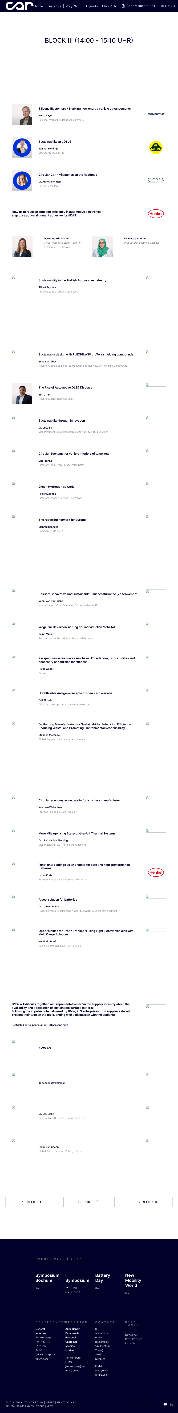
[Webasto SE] (156, 599)
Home (38, 6)
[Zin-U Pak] (22, 393)
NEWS (49, 1406)
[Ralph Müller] (22, 633)
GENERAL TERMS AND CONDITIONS (25, 1406)
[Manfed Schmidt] (22, 525)
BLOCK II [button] (149, 1202)
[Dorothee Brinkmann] (22, 246)
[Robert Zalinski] (22, 492)
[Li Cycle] (156, 525)
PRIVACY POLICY (65, 1402)
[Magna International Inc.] (156, 1083)
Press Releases (133, 1338)
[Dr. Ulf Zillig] (22, 426)
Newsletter (131, 1334)
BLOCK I (168, 6)
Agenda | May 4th (100, 6)
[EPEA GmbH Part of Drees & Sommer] (156, 180)
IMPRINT (50, 1402)
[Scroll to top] (171, 1399)
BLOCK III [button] (86, 1202)
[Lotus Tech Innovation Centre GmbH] (156, 147)
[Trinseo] (156, 1149)
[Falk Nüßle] (22, 699)
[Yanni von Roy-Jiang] (22, 599)
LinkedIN (130, 1343)
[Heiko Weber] (22, 666)
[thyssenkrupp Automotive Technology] (156, 699)
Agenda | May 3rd (64, 6)
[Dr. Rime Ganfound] (102, 246)
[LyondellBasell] (156, 1116)
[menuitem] (40, 6)
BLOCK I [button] (34, 1202)
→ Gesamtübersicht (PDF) (144, 1403)
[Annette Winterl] (22, 180)
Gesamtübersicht (140, 6)
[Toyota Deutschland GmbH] (156, 633)
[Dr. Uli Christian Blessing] (22, 839)
